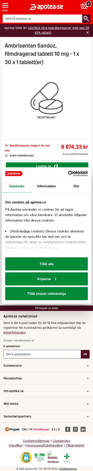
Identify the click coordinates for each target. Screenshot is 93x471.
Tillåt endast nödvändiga (46, 293)
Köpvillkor (16, 445)
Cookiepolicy (61, 441)
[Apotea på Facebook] (69, 429)
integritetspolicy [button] (14, 332)
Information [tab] (46, 186)
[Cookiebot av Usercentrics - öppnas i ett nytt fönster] (68, 173)
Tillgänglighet (75, 445)
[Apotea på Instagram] (76, 429)
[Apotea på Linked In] (84, 429)
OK (85, 354)
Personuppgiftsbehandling (44, 445)
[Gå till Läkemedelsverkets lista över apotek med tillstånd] (67, 457)
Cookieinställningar (36, 441)
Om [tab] (76, 186)
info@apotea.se (68, 468)
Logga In (43, 166)
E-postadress (11, 346)
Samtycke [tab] (17, 186)
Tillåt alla (46, 264)
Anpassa (44, 279)
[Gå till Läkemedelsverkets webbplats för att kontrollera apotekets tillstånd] (39, 457)
